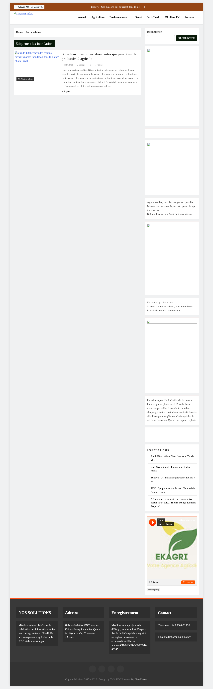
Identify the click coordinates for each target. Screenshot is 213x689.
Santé (138, 17)
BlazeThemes (141, 679)
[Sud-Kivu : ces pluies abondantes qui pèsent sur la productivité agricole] (37, 66)
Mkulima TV (172, 17)
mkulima (68, 65)
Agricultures (25, 79)
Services (189, 17)
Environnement (118, 17)
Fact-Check (153, 17)
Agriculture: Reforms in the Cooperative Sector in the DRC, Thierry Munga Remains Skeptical (173, 503)
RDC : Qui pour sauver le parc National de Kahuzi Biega (110, 7)
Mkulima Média (31, 19)
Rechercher (154, 31)
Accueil (82, 17)
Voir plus (66, 91)
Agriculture (98, 17)
